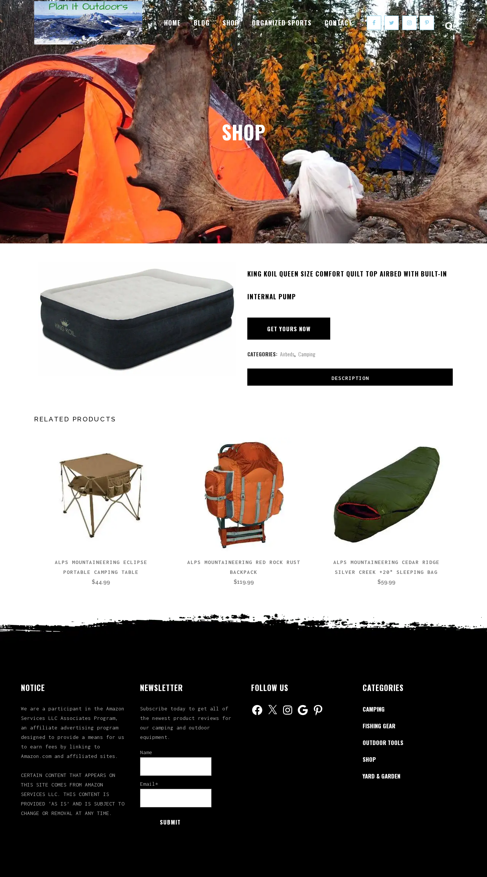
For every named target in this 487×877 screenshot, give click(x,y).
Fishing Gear (379, 725)
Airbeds (287, 354)
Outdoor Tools (383, 742)
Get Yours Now (288, 328)
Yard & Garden (381, 776)
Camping (306, 354)
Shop (369, 759)
